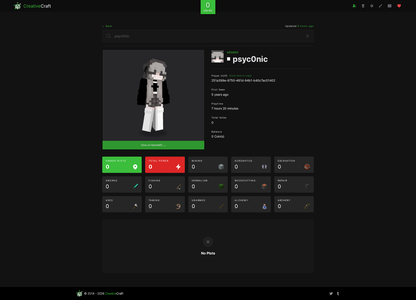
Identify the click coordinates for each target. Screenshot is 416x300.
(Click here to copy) (240, 75)
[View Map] (390, 6)
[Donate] (399, 6)
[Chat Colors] (380, 5)
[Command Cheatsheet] (371, 5)
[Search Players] (354, 5)
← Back (107, 26)
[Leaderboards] (363, 5)
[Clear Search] (307, 36)
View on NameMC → (153, 145)
